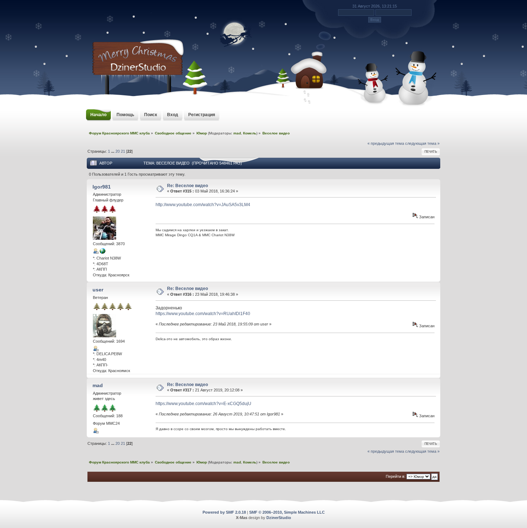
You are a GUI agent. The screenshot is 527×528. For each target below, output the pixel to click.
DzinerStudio (278, 517)
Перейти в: (395, 476)
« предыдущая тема (385, 143)
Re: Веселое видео (187, 185)
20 (117, 151)
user (97, 289)
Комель (249, 133)
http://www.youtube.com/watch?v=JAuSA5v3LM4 (203, 204)
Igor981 (101, 187)
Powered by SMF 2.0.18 (224, 512)
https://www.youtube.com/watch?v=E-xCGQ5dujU (203, 403)
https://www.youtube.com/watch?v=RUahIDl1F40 (203, 313)
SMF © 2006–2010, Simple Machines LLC (287, 512)
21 (123, 151)
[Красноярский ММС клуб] (102, 252)
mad (237, 133)
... (113, 151)
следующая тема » (422, 143)
